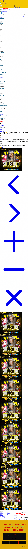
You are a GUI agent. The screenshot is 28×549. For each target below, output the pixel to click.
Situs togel (1, 514)
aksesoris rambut (1, 22)
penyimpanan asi (1, 93)
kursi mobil (1, 59)
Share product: (1, 510)
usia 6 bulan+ (1, 56)
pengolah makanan (2, 88)
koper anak (1, 57)
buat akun (1, 129)
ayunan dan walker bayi (3, 115)
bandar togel (1, 515)
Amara (19, 16)
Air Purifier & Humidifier (2, 108)
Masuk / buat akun (2, 128)
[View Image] (11, 333)
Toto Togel (1, 513)
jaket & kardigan (1, 36)
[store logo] (6, 8)
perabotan (1, 74)
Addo (1, 16)
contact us (5, 11)
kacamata (1, 21)
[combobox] (3, 124)
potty (0, 109)
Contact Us (19, 7)
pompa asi (1, 92)
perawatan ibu (2, 103)
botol (0, 78)
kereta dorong (2, 54)
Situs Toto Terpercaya (2, 517)
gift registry (6, 3)
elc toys (1, 120)
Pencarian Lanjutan (2, 125)
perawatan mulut (1, 101)
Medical (1, 107)
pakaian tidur (1, 24)
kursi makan (2, 95)
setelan (0, 35)
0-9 (24, 14)
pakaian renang (2, 38)
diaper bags (1, 65)
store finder (6, 10)
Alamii (15, 16)
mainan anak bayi (2, 118)
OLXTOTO (1, 139)
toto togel (1, 83)
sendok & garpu (1, 87)
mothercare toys (1, 119)
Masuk (0, 122)
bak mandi (1, 111)
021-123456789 (9, 514)
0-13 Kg (1, 60)
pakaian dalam (1, 51)
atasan (0, 40)
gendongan (1, 62)
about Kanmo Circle (7, 9)
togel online (11, 136)
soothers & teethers (2, 81)
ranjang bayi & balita (3, 72)
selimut (1, 69)
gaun (0, 34)
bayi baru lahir (1, 55)
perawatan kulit (1, 98)
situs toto (1, 23)
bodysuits (1, 26)
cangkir (1, 85)
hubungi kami (8, 513)
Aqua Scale (24, 16)
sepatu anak (1, 29)
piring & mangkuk (2, 86)
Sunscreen (1, 99)
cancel (4, 127)
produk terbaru (2, 18)
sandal (0, 30)
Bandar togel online (2, 516)
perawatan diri (1, 102)
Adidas (6, 16)
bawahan (1, 41)
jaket (0, 50)
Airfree (10, 16)
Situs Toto (1, 512)
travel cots (1, 63)
